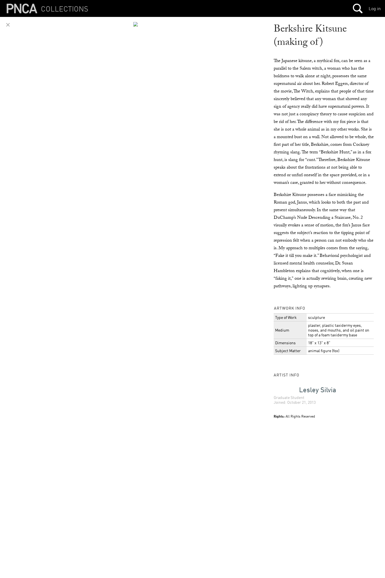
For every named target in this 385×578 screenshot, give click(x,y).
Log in (375, 8)
